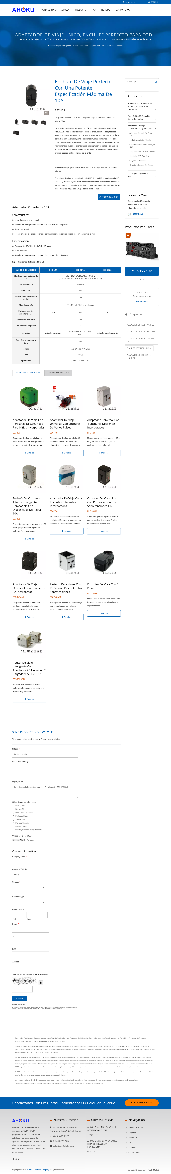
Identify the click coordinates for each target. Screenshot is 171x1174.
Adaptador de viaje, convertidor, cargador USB (81, 46)
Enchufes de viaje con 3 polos (102, 586)
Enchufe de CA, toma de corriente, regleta (139, 117)
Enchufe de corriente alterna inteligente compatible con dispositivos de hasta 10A (27, 505)
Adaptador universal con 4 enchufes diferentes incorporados (103, 423)
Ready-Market (153, 1170)
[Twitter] (16, 1159)
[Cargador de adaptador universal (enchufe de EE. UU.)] (35, 122)
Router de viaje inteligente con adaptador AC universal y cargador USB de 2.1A (29, 668)
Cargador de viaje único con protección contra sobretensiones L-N (102, 502)
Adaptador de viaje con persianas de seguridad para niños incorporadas (29, 423)
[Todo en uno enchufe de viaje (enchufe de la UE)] (44, 122)
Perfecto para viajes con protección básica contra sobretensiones (66, 588)
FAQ (94, 9)
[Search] (156, 81)
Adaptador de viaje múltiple (140, 325)
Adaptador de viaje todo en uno (140, 340)
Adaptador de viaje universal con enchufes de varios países (65, 423)
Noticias (106, 9)
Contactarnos (98, 1083)
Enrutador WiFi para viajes (139, 156)
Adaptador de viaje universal (141, 332)
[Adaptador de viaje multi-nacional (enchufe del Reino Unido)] (25, 122)
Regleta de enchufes (131, 1080)
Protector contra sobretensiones (25, 1083)
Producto (81, 9)
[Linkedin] (19, 1159)
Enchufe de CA (56, 1083)
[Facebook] (13, 1159)
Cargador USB (106, 1080)
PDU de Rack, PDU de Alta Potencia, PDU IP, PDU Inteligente (140, 106)
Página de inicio (48, 9)
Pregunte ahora (110, 197)
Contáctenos (123, 9)
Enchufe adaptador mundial (112, 46)
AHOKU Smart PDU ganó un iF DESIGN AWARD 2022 (101, 1129)
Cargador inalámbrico (137, 161)
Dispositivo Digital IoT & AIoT (138, 175)
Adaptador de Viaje (80, 1080)
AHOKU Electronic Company (38, 1170)
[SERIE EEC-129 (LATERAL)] (16, 133)
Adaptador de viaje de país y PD (140, 134)
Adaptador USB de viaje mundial (142, 152)
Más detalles (142, 301)
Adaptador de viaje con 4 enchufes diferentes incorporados (66, 502)
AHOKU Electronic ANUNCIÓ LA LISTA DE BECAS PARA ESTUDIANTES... (102, 1144)
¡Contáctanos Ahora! (142, 1103)
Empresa (65, 9)
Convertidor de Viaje (94, 1080)
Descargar (137, 214)
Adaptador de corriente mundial (138, 356)
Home (50, 46)
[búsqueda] (123, 2)
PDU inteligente (79, 1083)
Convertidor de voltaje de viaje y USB (142, 146)
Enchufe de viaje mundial (139, 348)
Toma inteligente (67, 1083)
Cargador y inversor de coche (141, 165)
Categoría (57, 46)
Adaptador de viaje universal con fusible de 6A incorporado (29, 588)
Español (155, 2)
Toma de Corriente (118, 1080)
